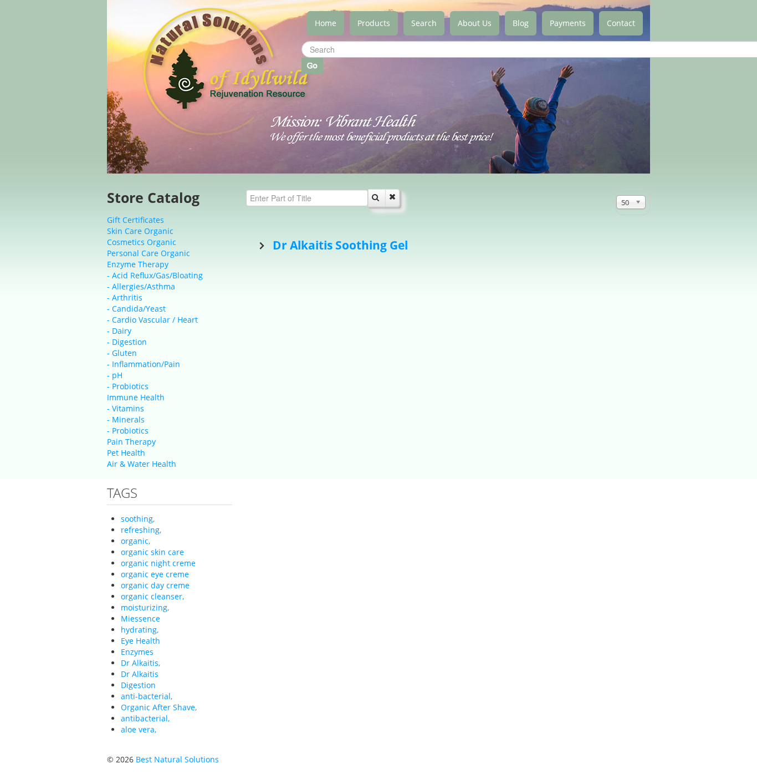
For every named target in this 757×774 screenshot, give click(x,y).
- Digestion (127, 342)
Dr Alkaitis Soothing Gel (339, 245)
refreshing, (141, 530)
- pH (114, 375)
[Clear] (392, 198)
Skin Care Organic (140, 231)
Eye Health (140, 640)
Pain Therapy (131, 441)
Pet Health (126, 452)
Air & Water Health (141, 464)
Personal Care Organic (148, 253)
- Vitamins (125, 408)
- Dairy (119, 330)
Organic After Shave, (159, 707)
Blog (521, 23)
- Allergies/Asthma (141, 286)
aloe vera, (138, 729)
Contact (621, 23)
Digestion (138, 685)
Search (424, 23)
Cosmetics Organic (141, 242)
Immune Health (136, 397)
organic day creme (155, 585)
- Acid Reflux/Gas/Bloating (155, 275)
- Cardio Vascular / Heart (152, 319)
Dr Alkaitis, (140, 663)
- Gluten (122, 353)
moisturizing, (145, 607)
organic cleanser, (152, 596)
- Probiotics (128, 386)
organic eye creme (155, 574)
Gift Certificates (135, 220)
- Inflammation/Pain (143, 364)
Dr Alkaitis (139, 674)
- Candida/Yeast (136, 308)
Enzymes (137, 651)
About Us (475, 23)
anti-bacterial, (146, 696)
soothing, (138, 518)
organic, (135, 541)
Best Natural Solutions (177, 759)
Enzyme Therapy (137, 264)
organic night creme (158, 563)
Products (373, 23)
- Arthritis (124, 297)
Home (325, 23)
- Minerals (126, 419)
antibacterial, (145, 718)
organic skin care (152, 552)
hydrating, (139, 629)
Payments (568, 23)
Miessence (140, 618)
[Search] (377, 198)
